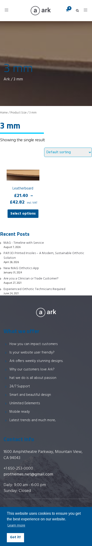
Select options (23, 214)
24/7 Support (19, 386)
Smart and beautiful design (30, 395)
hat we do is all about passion (32, 378)
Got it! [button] (15, 537)
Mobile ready (19, 412)
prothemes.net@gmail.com (28, 474)
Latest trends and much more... (32, 420)
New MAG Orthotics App (21, 268)
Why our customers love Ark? (31, 369)
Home (4, 112)
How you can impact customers (33, 344)
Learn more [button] (16, 525)
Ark (7, 79)
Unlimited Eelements (24, 403)
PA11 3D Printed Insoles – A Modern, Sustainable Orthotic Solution (44, 256)
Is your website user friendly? (31, 352)
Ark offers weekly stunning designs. (36, 361)
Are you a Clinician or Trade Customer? (31, 278)
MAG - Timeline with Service (24, 243)
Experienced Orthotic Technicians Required (34, 289)
